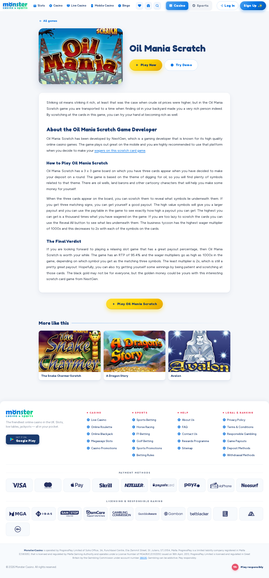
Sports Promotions (149, 448)
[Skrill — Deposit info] (105, 485)
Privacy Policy (236, 419)
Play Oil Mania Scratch (137, 304)
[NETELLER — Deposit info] (134, 485)
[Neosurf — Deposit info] (249, 485)
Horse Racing (145, 427)
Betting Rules (145, 455)
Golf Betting (145, 441)
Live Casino (78, 5)
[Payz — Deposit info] (192, 485)
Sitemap (187, 448)
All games (50, 20)
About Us (188, 419)
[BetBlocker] (199, 514)
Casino (58, 5)
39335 (143, 557)
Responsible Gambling (241, 434)
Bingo (126, 5)
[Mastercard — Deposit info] (48, 485)
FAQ (185, 427)
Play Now (148, 65)
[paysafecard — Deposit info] (163, 485)
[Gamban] (173, 514)
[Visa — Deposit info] (19, 485)
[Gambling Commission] (121, 514)
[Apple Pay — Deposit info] (76, 485)
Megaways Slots (102, 441)
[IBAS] (43, 514)
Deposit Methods (238, 448)
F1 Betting (143, 434)
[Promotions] (148, 5)
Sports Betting (146, 419)
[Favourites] (139, 5)
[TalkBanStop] (225, 514)
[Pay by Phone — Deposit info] (221, 485)
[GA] (251, 514)
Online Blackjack (102, 434)
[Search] (157, 5)
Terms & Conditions (240, 427)
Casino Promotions (104, 448)
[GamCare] (95, 514)
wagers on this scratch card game (119, 150)
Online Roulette (101, 427)
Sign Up (253, 5)
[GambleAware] (147, 514)
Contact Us (189, 434)
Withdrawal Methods (241, 455)
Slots (41, 5)
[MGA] (18, 514)
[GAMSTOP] (70, 514)
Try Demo (184, 65)
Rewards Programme (195, 441)
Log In (229, 5)
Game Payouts (237, 441)
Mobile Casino (104, 5)
